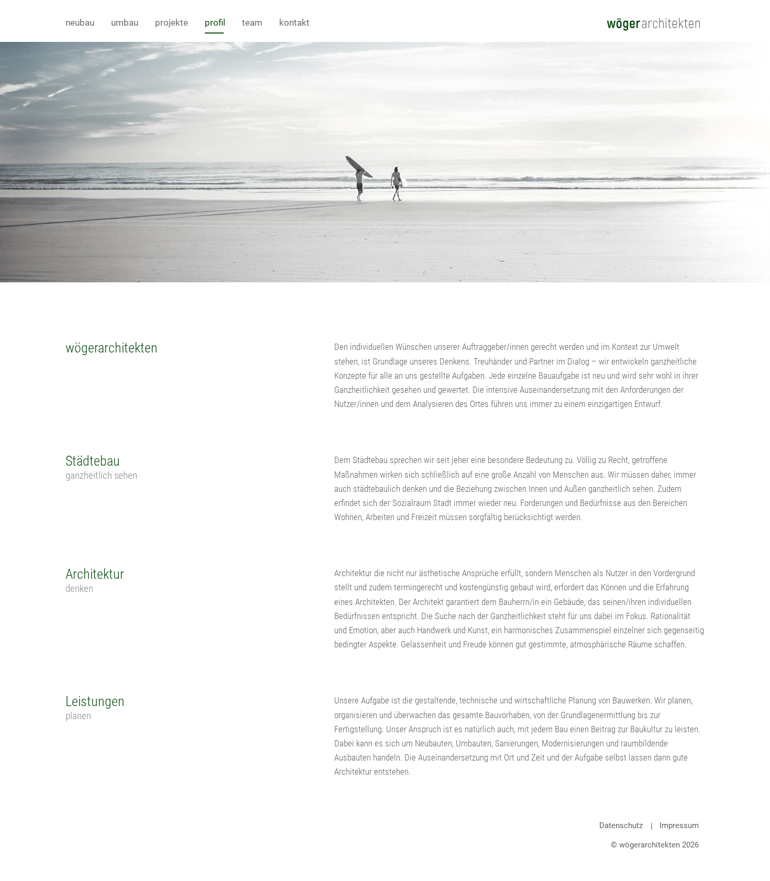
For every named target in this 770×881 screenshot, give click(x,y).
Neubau (79, 22)
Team (252, 22)
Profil (215, 22)
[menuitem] (88, 22)
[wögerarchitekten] (653, 23)
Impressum (679, 825)
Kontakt (294, 22)
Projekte (171, 22)
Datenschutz (621, 825)
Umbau (124, 22)
